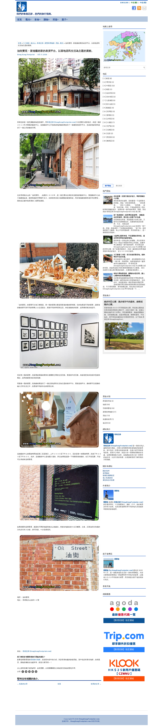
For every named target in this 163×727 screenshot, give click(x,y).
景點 (57, 43)
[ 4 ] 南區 (106, 89)
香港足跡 (40, 43)
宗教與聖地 (107, 408)
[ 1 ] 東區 (26, 43)
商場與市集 (107, 401)
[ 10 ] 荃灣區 (107, 111)
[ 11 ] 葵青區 (107, 115)
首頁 (19, 43)
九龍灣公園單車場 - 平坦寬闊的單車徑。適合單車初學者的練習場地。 (129, 237)
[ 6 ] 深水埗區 (108, 97)
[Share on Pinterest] (32, 671)
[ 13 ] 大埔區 (107, 122)
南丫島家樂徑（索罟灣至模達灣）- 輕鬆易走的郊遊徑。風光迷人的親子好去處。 (129, 216)
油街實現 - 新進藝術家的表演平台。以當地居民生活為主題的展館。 (55, 50)
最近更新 (119, 186)
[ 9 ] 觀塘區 (107, 108)
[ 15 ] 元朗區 (107, 130)
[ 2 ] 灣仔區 (107, 82)
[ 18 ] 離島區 (107, 141)
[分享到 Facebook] (133, 10)
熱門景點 (108, 186)
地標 (104, 404)
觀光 (61, 43)
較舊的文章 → (96, 684)
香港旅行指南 (35, 660)
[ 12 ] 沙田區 (107, 119)
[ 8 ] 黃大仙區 (108, 104)
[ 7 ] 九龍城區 (108, 100)
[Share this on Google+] (29, 671)
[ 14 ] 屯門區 (107, 126)
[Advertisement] (38, 31)
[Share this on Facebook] (23, 671)
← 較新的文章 (22, 684)
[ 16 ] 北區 (106, 133)
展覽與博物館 (50, 43)
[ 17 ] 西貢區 (107, 137)
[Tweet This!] (26, 671)
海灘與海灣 (107, 419)
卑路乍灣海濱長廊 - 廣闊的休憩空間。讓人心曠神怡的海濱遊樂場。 (129, 274)
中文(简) (143, 3)
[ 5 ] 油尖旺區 (108, 93)
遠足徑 (105, 423)
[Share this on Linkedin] (36, 671)
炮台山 (33, 43)
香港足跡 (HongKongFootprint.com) (61, 122)
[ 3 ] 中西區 (107, 86)
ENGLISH (124, 3)
